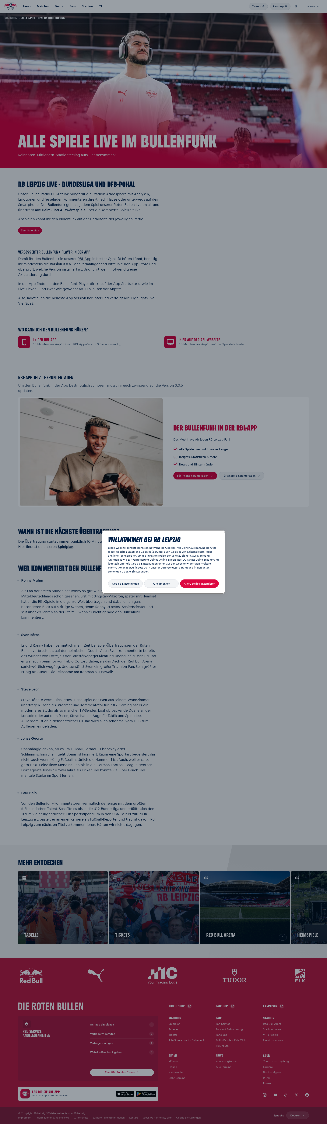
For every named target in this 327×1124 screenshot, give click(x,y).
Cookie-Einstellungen (125, 583)
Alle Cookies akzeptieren (199, 583)
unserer (155, 567)
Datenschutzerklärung (174, 567)
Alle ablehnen (161, 583)
